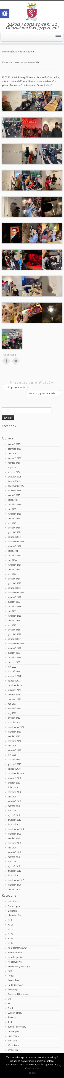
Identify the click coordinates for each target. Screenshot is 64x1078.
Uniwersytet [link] (13, 1031)
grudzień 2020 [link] (14, 722)
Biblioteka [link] (12, 910)
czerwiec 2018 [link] (14, 843)
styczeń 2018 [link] (14, 866)
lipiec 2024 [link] (13, 550)
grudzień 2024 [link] (14, 532)
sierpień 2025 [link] (14, 495)
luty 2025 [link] (12, 523)
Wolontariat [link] (13, 1045)
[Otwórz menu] (58, 37)
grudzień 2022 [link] (14, 634)
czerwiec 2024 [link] (14, 555)
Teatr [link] (10, 1022)
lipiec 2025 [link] (13, 499)
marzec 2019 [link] (14, 805)
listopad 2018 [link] (14, 824)
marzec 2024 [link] (14, 569)
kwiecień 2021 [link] (14, 708)
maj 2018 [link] (12, 847)
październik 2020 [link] (16, 727)
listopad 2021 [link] (14, 680)
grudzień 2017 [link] (14, 870)
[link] (4, 13)
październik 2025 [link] (16, 485)
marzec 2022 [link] (14, 662)
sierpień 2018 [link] (14, 838)
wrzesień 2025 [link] (14, 490)
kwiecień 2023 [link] (14, 615)
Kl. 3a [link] (10, 943)
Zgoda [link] (32, 1072)
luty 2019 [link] (12, 810)
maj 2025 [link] (12, 509)
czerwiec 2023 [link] (14, 606)
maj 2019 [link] (12, 796)
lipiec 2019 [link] (13, 787)
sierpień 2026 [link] (14, 444)
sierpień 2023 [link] (14, 601)
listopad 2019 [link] (14, 768)
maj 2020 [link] (12, 745)
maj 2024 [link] (12, 560)
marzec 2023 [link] (14, 620)
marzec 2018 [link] (14, 856)
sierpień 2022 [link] (14, 652)
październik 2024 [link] (16, 541)
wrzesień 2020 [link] (14, 731)
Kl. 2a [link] (10, 933)
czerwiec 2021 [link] (14, 699)
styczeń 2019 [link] (14, 815)
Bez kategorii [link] (27, 51)
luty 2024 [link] (12, 574)
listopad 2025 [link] (14, 481)
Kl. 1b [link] (10, 929)
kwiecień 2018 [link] (14, 852)
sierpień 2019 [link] (14, 782)
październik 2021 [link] (16, 685)
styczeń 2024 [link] (14, 578)
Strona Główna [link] (9, 51)
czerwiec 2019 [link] (14, 792)
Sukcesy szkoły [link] (15, 1012)
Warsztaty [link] (12, 1040)
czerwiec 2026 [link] (14, 448)
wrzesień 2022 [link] (14, 648)
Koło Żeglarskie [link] (15, 957)
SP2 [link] (9, 1003)
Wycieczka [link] (13, 1049)
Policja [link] (11, 975)
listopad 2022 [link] (14, 638)
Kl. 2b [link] (10, 938)
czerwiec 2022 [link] (14, 657)
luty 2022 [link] (12, 666)
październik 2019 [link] (16, 773)
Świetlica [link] (12, 1017)
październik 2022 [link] (16, 643)
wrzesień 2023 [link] (14, 597)
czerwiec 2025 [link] (14, 504)
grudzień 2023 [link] (14, 583)
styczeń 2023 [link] (14, 629)
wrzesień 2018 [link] (14, 833)
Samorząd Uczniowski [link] (18, 994)
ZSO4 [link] (36, 62)
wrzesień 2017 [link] (14, 884)
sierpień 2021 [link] (14, 694)
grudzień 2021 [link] (14, 676)
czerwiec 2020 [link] (14, 741)
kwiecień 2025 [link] (14, 513)
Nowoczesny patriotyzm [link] (19, 966)
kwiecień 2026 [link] (14, 458)
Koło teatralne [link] (15, 952)
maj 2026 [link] (12, 453)
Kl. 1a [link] (10, 924)
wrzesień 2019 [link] (14, 778)
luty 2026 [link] (12, 467)
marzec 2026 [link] (14, 462)
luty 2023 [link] (12, 625)
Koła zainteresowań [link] (17, 947)
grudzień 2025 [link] (14, 476)
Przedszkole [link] (13, 980)
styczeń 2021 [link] (14, 717)
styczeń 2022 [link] (14, 671)
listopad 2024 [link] (14, 536)
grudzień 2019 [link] (14, 764)
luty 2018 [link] (12, 861)
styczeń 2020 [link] (14, 759)
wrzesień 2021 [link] (14, 689)
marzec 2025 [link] (14, 518)
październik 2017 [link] (16, 880)
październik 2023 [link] (16, 592)
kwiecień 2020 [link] (14, 750)
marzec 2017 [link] (14, 889)
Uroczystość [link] (14, 1036)
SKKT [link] (10, 998)
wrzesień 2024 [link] (14, 546)
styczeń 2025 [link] (14, 527)
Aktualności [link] (13, 901)
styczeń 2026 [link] (14, 472)
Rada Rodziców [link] (15, 985)
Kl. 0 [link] (10, 920)
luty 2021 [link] (12, 713)
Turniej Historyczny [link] (17, 1026)
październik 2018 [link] (16, 829)
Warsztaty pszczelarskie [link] (44, 393)
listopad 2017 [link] (14, 875)
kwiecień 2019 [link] (14, 801)
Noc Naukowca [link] (15, 961)
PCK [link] (10, 971)
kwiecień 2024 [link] (14, 564)
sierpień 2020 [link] (14, 736)
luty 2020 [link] (12, 754)
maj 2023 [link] (12, 611)
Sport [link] (10, 1008)
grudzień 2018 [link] (14, 819)
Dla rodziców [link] (14, 915)
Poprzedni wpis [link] (15, 387)
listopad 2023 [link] (14, 587)
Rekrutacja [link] (13, 989)
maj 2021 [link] (12, 703)
